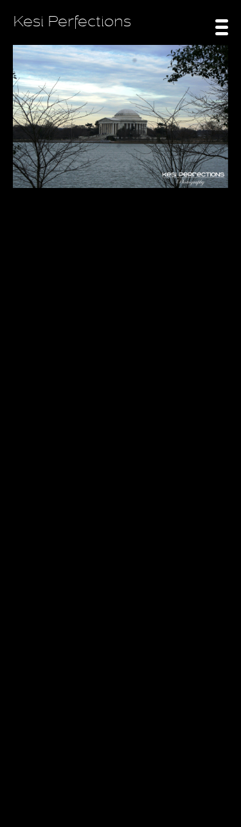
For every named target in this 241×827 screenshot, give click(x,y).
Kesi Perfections (72, 21)
